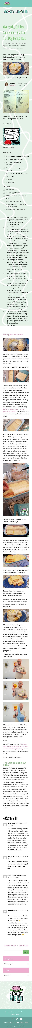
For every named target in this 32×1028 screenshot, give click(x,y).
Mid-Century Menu (22, 1022)
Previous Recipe (10, 945)
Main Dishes (15, 45)
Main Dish (13, 335)
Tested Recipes (10, 48)
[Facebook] (13, 1019)
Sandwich (20, 335)
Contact (13, 1012)
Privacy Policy (15, 1014)
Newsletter (21, 1012)
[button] (25, 83)
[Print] (20, 83)
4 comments (19, 48)
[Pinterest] (17, 1019)
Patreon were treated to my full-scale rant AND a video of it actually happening (15, 746)
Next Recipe (23, 945)
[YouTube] (21, 1019)
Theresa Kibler (21, 1026)
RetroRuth (7, 43)
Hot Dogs (6, 335)
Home (7, 1012)
